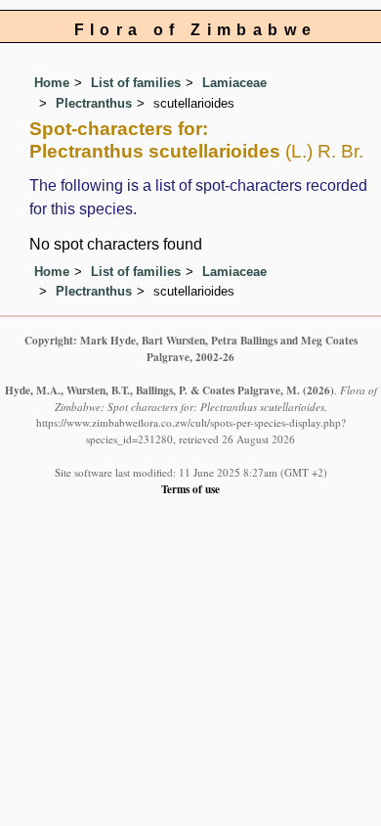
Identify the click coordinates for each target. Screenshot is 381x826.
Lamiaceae (234, 82)
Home (51, 82)
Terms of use (190, 489)
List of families (136, 82)
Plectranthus (94, 103)
